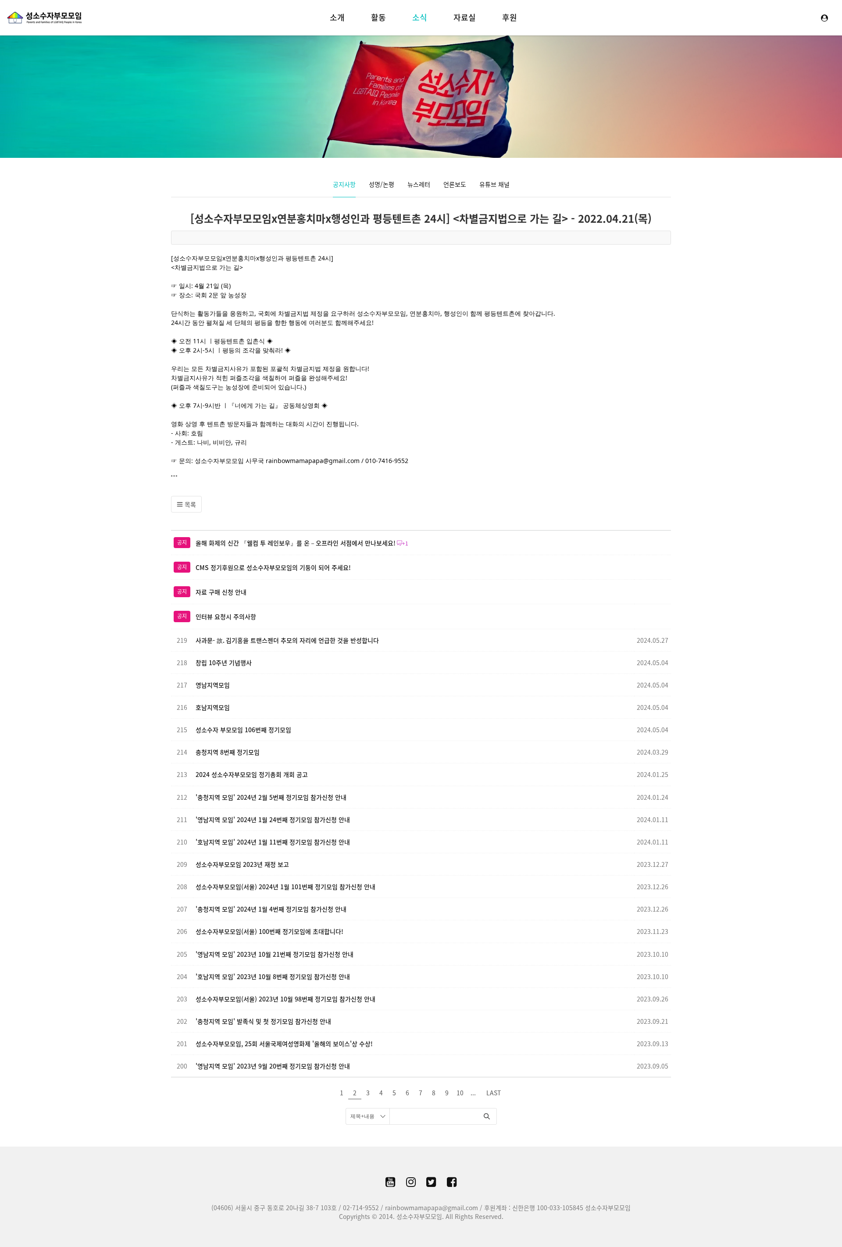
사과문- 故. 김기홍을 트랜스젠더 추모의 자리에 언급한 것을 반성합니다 (287, 640)
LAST (493, 1092)
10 (460, 1092)
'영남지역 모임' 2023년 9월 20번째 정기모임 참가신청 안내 (273, 1066)
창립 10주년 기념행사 (224, 662)
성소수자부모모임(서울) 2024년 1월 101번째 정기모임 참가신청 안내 (285, 886)
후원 (509, 17)
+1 (405, 543)
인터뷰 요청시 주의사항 (226, 616)
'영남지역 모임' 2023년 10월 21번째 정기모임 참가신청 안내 (274, 954)
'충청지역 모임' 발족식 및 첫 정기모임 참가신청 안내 (263, 1021)
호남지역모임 (213, 707)
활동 (378, 17)
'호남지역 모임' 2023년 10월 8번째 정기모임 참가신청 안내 (273, 976)
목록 (189, 504)
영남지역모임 (213, 685)
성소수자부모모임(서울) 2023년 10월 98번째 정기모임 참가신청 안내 (285, 998)
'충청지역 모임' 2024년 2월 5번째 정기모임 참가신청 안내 (271, 797)
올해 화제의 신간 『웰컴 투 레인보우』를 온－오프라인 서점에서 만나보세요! (296, 542)
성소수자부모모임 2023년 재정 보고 (242, 864)
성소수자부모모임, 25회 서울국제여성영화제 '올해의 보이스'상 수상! (284, 1043)
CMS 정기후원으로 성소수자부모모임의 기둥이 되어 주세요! (273, 567)
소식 (419, 17)
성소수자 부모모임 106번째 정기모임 (243, 729)
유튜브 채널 (494, 184)
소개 (337, 17)
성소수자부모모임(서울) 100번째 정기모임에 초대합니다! (269, 931)
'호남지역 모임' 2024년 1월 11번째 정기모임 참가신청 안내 (273, 841)
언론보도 (454, 184)
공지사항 (344, 184)
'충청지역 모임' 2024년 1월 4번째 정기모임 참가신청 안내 (271, 909)
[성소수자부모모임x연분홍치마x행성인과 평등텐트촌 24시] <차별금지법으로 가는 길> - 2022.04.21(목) (421, 218)
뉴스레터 (418, 184)
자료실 (464, 17)
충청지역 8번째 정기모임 (228, 752)
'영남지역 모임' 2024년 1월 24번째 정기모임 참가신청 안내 (273, 819)
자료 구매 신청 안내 (221, 592)
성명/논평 (381, 184)
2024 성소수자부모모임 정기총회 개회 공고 (252, 774)
